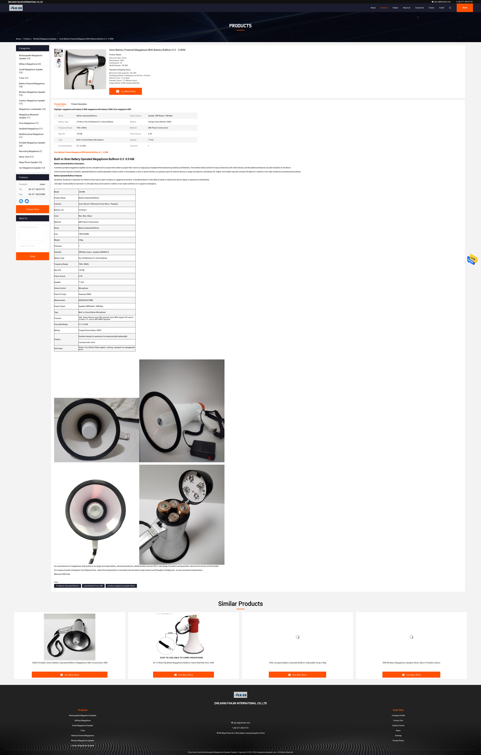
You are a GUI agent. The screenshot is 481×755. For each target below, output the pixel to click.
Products (384, 8)
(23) (30, 64)
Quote (465, 8)
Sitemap (398, 736)
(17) (23, 78)
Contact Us (419, 8)
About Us (406, 8)
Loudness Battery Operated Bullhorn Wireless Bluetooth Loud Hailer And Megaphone (411, 663)
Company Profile (398, 715)
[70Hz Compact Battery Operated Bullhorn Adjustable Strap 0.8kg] (183, 637)
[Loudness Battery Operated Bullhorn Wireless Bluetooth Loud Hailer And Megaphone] (411, 637)
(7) (30, 151)
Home (373, 8)
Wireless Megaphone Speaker (44, 39)
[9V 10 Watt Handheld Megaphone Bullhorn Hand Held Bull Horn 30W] (69, 637)
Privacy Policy (398, 741)
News (398, 731)
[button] (18, 642)
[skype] (21, 201)
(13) (31, 71)
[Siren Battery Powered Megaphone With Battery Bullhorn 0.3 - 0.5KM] (85, 69)
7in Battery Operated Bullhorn (67, 586)
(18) (32, 85)
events (431, 8)
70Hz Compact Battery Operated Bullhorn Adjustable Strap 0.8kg (183, 663)
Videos (395, 8)
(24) (32, 144)
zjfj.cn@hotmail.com (442, 2)
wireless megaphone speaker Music (121, 586)
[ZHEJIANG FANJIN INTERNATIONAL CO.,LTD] (16, 8)
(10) (32, 109)
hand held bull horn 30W (93, 586)
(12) (30, 57)
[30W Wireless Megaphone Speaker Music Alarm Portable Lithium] (297, 637)
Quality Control (398, 726)
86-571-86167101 (465, 2)
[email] (26, 201)
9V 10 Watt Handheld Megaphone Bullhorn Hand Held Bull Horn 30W (69, 663)
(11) (29, 116)
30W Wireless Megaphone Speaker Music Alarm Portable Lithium (297, 663)
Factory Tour (398, 721)
